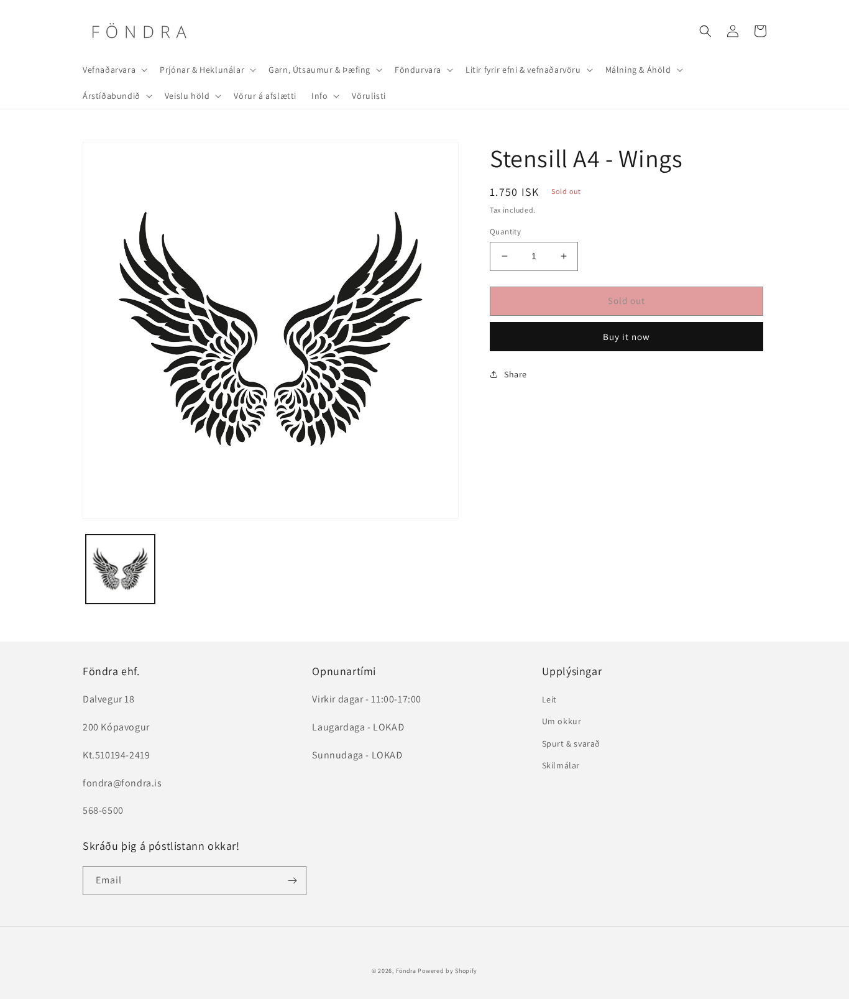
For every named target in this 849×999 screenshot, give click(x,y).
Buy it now (626, 337)
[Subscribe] (292, 880)
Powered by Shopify (447, 971)
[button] (113, 70)
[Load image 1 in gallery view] (120, 569)
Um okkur (562, 721)
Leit (549, 699)
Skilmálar (561, 765)
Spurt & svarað (571, 743)
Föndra (406, 971)
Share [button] (515, 374)
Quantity (505, 231)
